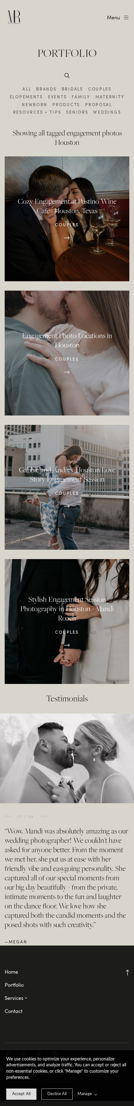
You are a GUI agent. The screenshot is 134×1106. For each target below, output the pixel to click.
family (81, 97)
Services (14, 998)
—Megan (16, 942)
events (57, 97)
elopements (26, 97)
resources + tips (37, 112)
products (66, 104)
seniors (77, 112)
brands (46, 89)
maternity (110, 97)
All (26, 89)
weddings (107, 112)
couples (100, 89)
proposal (98, 104)
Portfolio (14, 984)
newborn (34, 104)
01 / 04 (25, 816)
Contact (13, 1011)
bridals (72, 89)
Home (11, 971)
